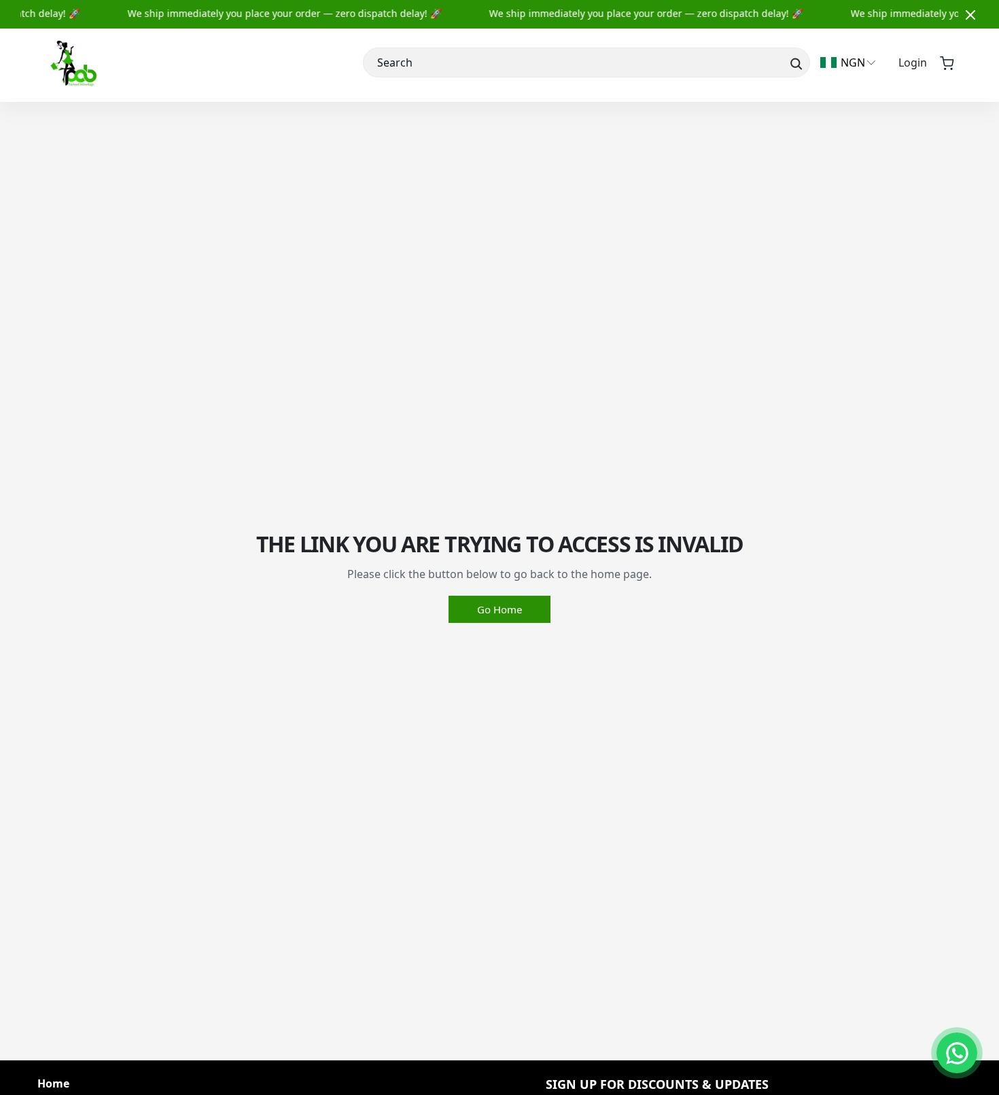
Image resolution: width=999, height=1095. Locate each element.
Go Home (499, 609)
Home (53, 1083)
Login (912, 62)
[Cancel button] (970, 14)
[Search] (794, 62)
